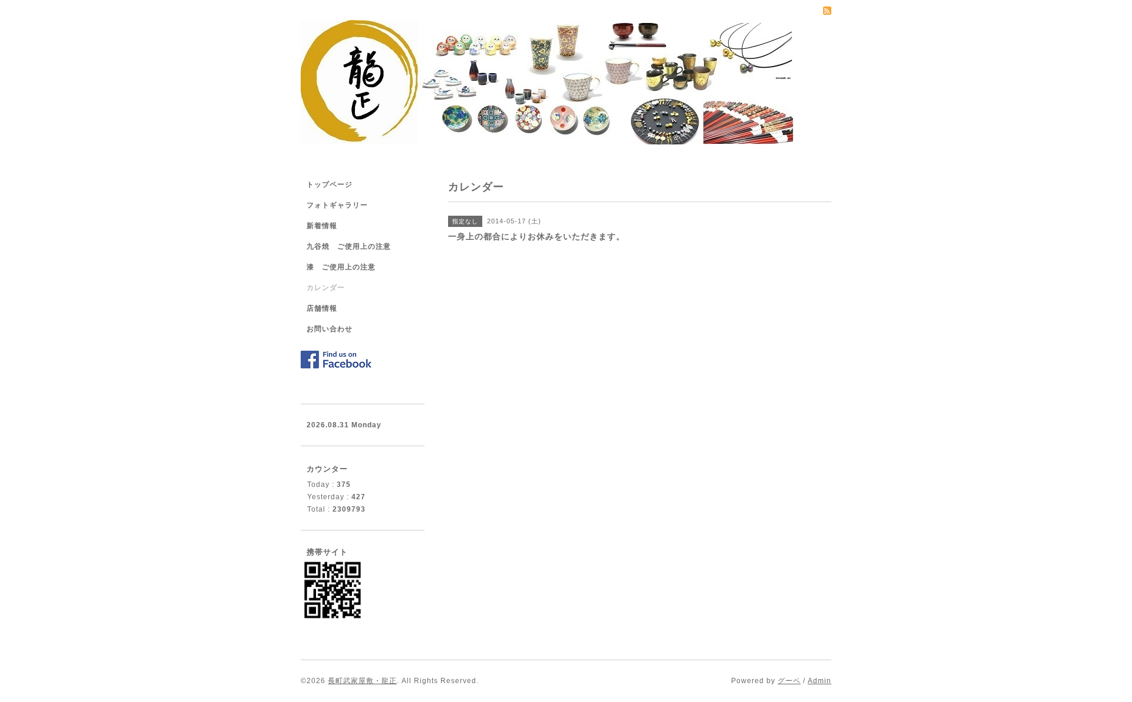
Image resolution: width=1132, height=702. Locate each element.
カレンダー (326, 288)
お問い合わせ (330, 329)
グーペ (789, 681)
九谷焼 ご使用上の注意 (349, 246)
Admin (819, 681)
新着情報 (322, 226)
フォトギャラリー (337, 205)
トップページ (330, 184)
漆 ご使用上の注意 (341, 267)
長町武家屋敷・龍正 (362, 681)
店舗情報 (322, 308)
